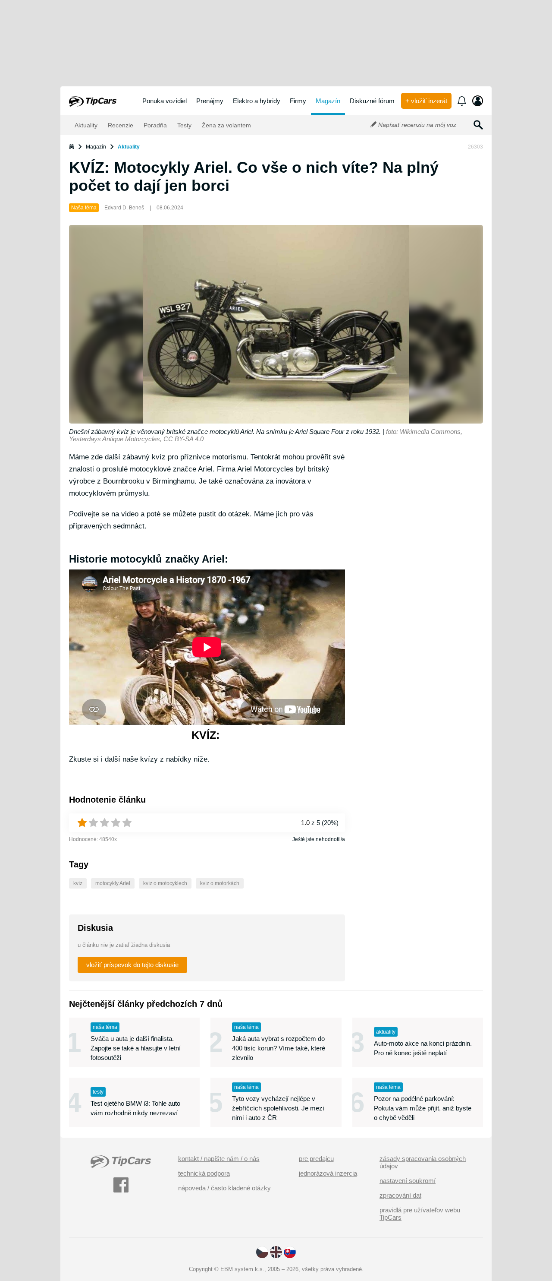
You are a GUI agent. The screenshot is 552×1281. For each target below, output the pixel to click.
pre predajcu (316, 1158)
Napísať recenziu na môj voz (416, 124)
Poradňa (154, 125)
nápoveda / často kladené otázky (224, 1188)
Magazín (328, 100)
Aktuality (85, 125)
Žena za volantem (225, 125)
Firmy (298, 100)
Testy (183, 125)
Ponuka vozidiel (164, 100)
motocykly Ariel (112, 883)
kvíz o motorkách (219, 883)
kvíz (77, 883)
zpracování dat (400, 1195)
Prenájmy (209, 100)
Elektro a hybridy (256, 100)
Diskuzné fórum (372, 100)
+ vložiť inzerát (426, 100)
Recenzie (119, 125)
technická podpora (204, 1173)
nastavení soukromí (408, 1180)
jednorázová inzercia (328, 1173)
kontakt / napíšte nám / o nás (219, 1158)
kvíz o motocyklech (165, 883)
